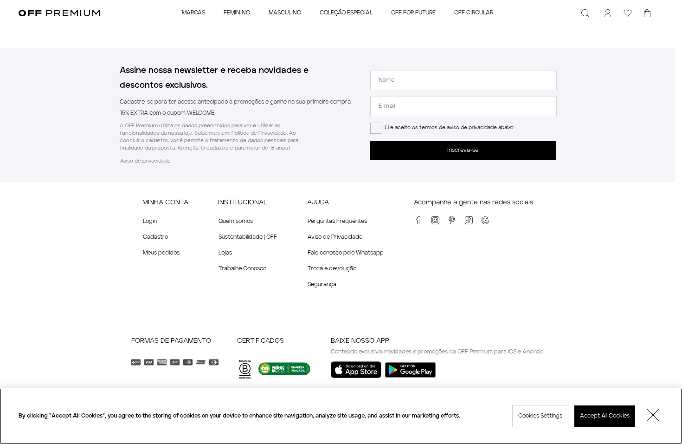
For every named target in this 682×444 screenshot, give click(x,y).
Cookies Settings (540, 416)
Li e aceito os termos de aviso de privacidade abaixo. (450, 128)
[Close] (653, 416)
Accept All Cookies (605, 416)
